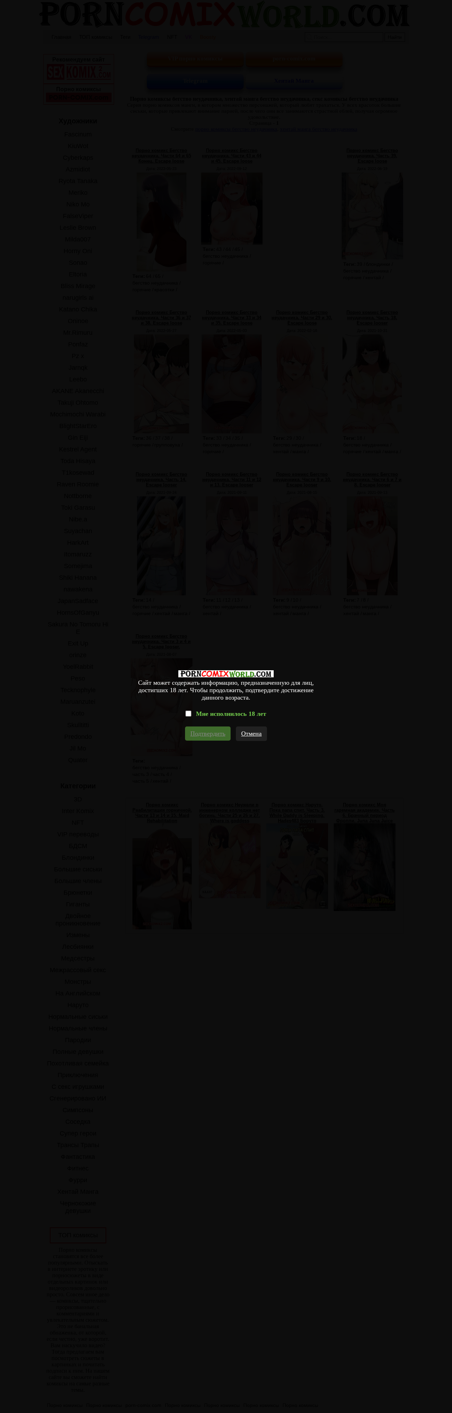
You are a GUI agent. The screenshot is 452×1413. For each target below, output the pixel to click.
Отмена (251, 733)
